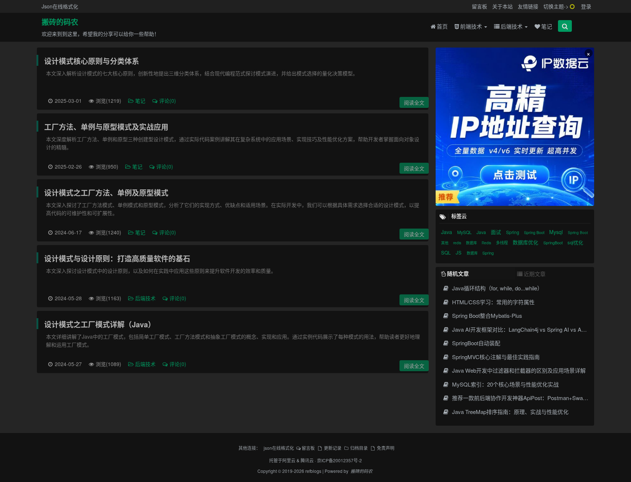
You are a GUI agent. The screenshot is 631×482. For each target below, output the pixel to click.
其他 (445, 242)
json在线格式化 (279, 448)
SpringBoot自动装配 (475, 343)
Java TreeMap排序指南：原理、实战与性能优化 (509, 411)
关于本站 (502, 6)
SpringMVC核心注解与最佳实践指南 (495, 357)
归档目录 (359, 448)
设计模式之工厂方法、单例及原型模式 (106, 192)
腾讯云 (307, 460)
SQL (446, 252)
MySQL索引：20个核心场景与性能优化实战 (504, 384)
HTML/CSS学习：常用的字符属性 (492, 302)
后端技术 (512, 26)
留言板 (479, 6)
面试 (496, 232)
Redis (487, 242)
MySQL (465, 232)
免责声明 (385, 448)
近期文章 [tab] (535, 274)
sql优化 (575, 242)
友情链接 (528, 6)
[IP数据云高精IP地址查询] (515, 127)
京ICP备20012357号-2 (339, 460)
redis (457, 242)
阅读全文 (414, 102)
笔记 (546, 26)
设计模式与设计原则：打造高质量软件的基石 (117, 258)
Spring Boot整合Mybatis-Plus (486, 315)
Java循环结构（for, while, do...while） (496, 288)
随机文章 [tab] (458, 274)
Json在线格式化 (60, 6)
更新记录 (332, 448)
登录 (586, 6)
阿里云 (288, 460)
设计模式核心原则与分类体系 (91, 61)
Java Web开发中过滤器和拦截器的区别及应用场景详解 (518, 370)
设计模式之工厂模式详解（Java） (99, 324)
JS (459, 252)
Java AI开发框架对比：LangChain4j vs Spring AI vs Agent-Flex (527, 329)
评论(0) (167, 100)
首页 (442, 26)
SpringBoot (553, 242)
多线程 (502, 242)
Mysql (556, 232)
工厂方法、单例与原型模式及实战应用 (106, 126)
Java (447, 232)
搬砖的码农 (60, 22)
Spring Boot (535, 232)
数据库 (472, 242)
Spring (513, 232)
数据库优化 (526, 242)
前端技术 (471, 26)
